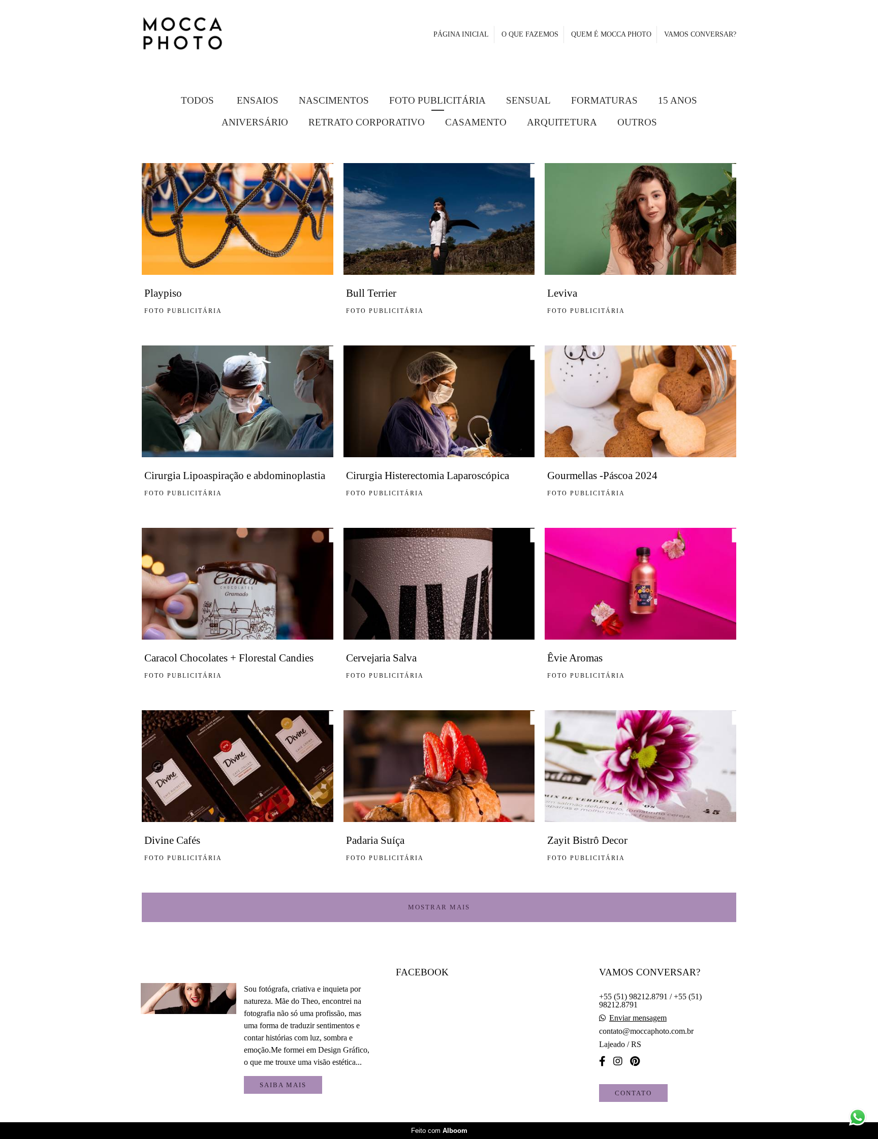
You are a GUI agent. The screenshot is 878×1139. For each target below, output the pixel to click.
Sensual (528, 100)
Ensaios (257, 100)
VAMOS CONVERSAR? (700, 34)
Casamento (476, 122)
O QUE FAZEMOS (529, 34)
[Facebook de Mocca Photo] (602, 1061)
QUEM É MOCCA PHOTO (611, 34)
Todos (197, 100)
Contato (633, 1093)
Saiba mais (283, 1085)
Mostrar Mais (439, 907)
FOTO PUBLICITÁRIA (437, 100)
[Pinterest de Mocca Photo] (635, 1061)
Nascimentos (334, 100)
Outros (637, 122)
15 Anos (677, 100)
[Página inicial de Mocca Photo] (207, 34)
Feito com (439, 1130)
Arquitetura (562, 122)
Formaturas (604, 100)
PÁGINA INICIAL (461, 34)
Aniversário (255, 122)
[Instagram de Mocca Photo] (617, 1061)
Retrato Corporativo (366, 122)
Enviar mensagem (638, 1018)
